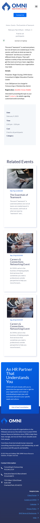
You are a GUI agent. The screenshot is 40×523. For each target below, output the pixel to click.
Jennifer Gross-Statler (23, 90)
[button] (36, 6)
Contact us (12, 96)
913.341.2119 (9, 469)
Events (13, 25)
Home (8, 25)
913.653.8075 (9, 476)
